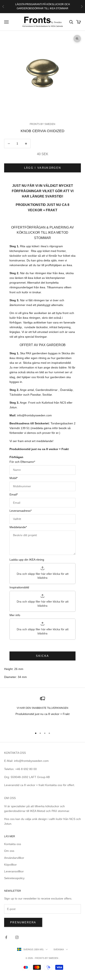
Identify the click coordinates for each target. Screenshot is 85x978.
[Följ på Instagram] (17, 937)
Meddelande (18, 527)
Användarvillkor (14, 857)
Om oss (9, 850)
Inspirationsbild (19, 587)
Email (13, 494)
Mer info (14, 615)
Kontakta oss (12, 844)
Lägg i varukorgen (42, 167)
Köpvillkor (10, 864)
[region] (42, 711)
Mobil (13, 478)
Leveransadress (20, 510)
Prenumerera (23, 922)
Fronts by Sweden (42, 124)
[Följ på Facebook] (6, 937)
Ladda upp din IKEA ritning (26, 559)
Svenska (58, 949)
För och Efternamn (22, 461)
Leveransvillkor (14, 871)
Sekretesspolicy (14, 878)
